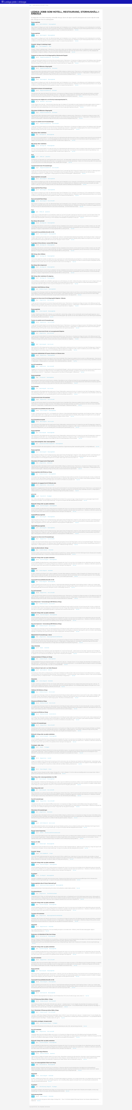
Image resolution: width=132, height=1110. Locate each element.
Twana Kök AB (43, 496)
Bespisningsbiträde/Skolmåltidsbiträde (54, 636)
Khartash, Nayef (43, 843)
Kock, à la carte (49, 101)
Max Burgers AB (42, 134)
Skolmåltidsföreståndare (52, 893)
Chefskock (50, 669)
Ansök (33, 24)
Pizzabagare (49, 496)
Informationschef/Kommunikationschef (52, 832)
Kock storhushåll (55, 123)
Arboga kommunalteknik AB (45, 57)
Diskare (49, 769)
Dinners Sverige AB (43, 233)
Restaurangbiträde (52, 24)
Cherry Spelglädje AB (43, 46)
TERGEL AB (42, 156)
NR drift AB (42, 101)
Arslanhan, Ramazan (43, 549)
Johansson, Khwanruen (44, 1053)
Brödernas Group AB (43, 289)
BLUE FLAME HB (43, 669)
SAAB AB (41, 832)
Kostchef (49, 758)
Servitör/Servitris (52, 625)
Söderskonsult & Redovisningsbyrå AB (47, 443)
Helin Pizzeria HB (43, 992)
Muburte (41, 647)
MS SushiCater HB (43, 936)
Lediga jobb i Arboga (15, 2)
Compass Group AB (43, 658)
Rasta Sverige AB (43, 35)
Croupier (51, 853)
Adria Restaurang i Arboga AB (45, 1023)
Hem (30, 5)
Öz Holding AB (42, 875)
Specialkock (47, 156)
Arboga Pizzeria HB (43, 926)
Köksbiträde (54, 90)
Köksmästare (54, 68)
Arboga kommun (43, 300)
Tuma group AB (42, 377)
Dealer (50, 46)
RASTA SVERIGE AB (43, 24)
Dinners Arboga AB (43, 570)
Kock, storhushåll (55, 57)
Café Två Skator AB (44, 823)
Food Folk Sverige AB (44, 505)
